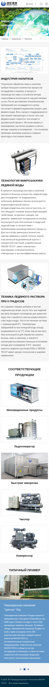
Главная (4, 39)
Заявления (16, 39)
